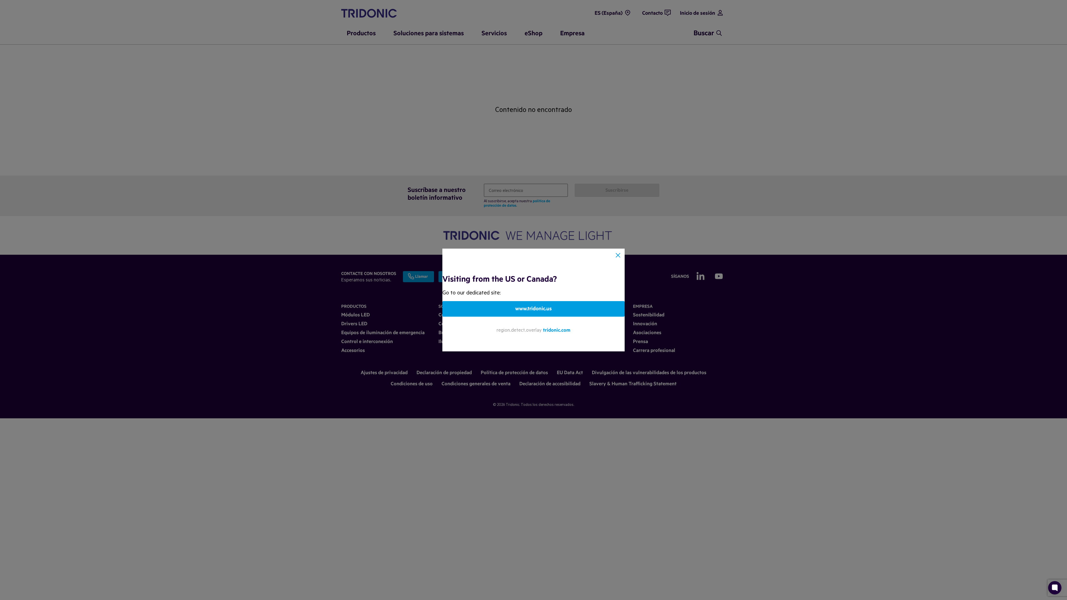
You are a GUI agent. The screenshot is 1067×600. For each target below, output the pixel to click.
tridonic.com (556, 330)
